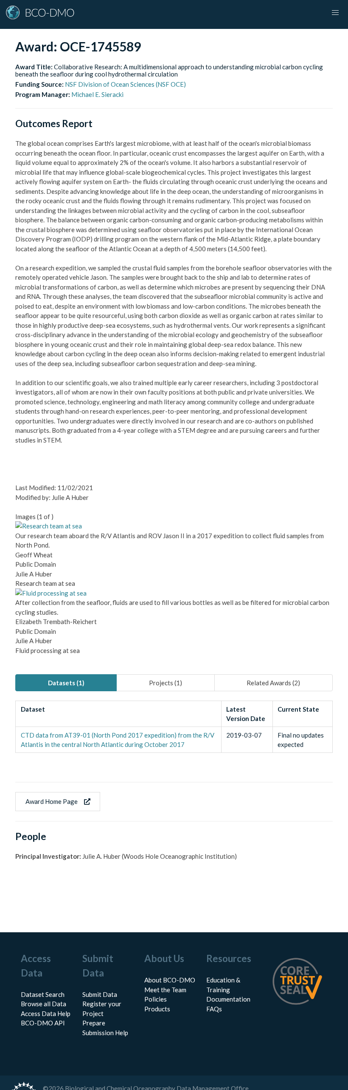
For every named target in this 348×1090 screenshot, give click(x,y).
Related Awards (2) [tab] (273, 683)
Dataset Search (43, 994)
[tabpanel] (174, 727)
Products (157, 1009)
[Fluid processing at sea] (51, 593)
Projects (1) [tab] (165, 683)
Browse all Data (43, 1004)
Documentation (228, 999)
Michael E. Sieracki (97, 94)
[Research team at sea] (48, 526)
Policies (155, 999)
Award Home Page (51, 801)
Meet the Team (165, 989)
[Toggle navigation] (335, 13)
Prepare (93, 1023)
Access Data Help (45, 1013)
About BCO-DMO (169, 980)
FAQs (214, 1009)
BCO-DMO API (43, 1023)
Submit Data (99, 994)
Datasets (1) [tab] (66, 683)
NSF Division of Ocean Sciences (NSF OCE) (125, 84)
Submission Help (105, 1032)
